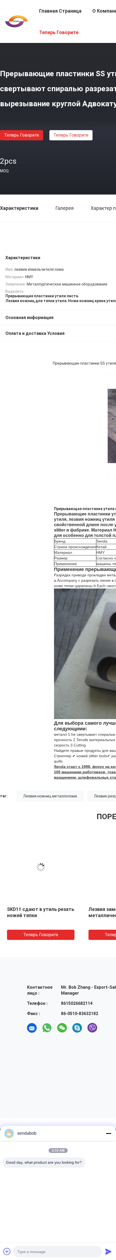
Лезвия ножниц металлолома (50, 796)
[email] (32, 1028)
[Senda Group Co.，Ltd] (16, 21)
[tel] (107, 1028)
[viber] (92, 1028)
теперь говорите (21, 135)
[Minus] (108, 1133)
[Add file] (7, 1251)
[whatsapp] (47, 1028)
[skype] (77, 1028)
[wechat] (62, 1028)
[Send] (108, 1251)
